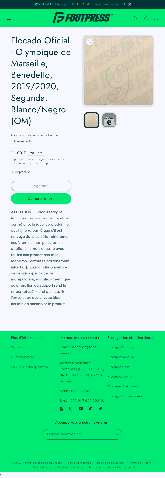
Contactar (18, 347)
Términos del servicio (141, 463)
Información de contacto (121, 467)
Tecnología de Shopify (48, 463)
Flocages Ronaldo (121, 357)
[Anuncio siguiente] (156, 4)
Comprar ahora (41, 198)
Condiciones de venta (70, 467)
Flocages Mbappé (121, 347)
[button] (9, 18)
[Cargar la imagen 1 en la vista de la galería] (91, 120)
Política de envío (43, 467)
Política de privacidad (110, 463)
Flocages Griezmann (123, 386)
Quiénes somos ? (23, 357)
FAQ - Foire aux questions (29, 367)
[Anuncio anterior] (8, 4)
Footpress (28, 463)
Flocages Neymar (120, 376)
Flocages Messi (119, 367)
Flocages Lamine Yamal (125, 396)
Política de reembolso (79, 463)
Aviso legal (95, 467)
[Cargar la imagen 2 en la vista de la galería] (109, 120)
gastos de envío (51, 159)
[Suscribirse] (117, 434)
